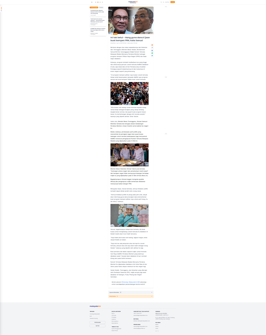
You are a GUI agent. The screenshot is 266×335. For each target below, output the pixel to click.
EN (95, 2)
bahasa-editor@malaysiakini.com (142, 321)
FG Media (114, 317)
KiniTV (113, 313)
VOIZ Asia (114, 315)
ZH (100, 2)
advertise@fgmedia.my (139, 328)
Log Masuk (167, 2)
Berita (157, 324)
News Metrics (115, 323)
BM (98, 2)
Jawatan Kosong (94, 318)
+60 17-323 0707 (138, 313)
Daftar (172, 2)
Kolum (157, 326)
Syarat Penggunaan (116, 328)
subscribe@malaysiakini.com (141, 315)
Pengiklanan (97, 322)
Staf (91, 316)
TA (102, 2)
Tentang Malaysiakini (95, 314)
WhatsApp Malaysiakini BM (130, 282)
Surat (157, 328)
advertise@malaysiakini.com (140, 326)
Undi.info (114, 319)
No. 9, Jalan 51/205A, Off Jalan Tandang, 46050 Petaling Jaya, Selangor (165, 318)
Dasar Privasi (115, 330)
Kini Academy (115, 321)
